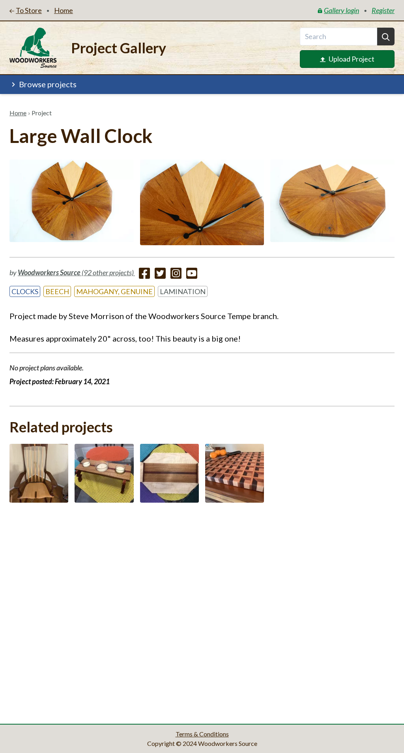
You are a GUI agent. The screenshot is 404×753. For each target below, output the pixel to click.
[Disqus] (202, 611)
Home (17, 112)
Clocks (24, 291)
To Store (29, 10)
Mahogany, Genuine (114, 291)
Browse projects (48, 84)
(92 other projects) (76, 272)
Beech (57, 291)
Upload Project (351, 58)
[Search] (386, 36)
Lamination (183, 291)
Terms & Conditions (202, 734)
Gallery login (341, 10)
